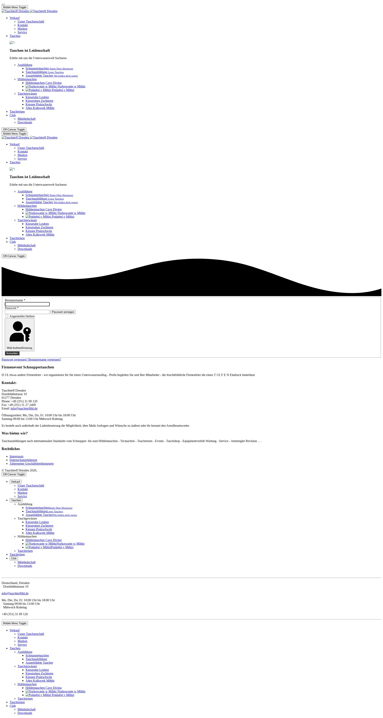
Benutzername (15, 300)
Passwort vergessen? (15, 359)
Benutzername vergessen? (44, 359)
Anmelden (12, 353)
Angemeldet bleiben (22, 316)
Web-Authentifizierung (19, 347)
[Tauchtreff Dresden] (29, 11)
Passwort (12, 308)
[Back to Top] (3, 4)
